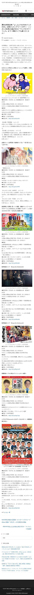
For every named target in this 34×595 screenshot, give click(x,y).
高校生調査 (16, 14)
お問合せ (28, 588)
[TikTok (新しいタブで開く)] (20, 6)
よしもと (6, 512)
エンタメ (13, 40)
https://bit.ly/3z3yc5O (14, 118)
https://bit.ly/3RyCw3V (14, 369)
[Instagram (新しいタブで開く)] (16, 6)
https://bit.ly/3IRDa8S (14, 263)
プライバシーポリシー (17, 590)
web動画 (6, 40)
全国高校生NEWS (5, 14)
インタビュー (25, 14)
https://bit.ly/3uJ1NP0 (14, 186)
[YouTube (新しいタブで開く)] (18, 6)
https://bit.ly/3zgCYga (14, 415)
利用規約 (23, 588)
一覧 (9, 512)
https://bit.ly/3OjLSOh (14, 508)
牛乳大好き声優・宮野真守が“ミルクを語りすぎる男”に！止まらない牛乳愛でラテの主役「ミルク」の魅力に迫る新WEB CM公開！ (17, 558)
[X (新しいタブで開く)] (14, 6)
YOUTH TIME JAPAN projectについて (11, 588)
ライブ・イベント (22, 40)
